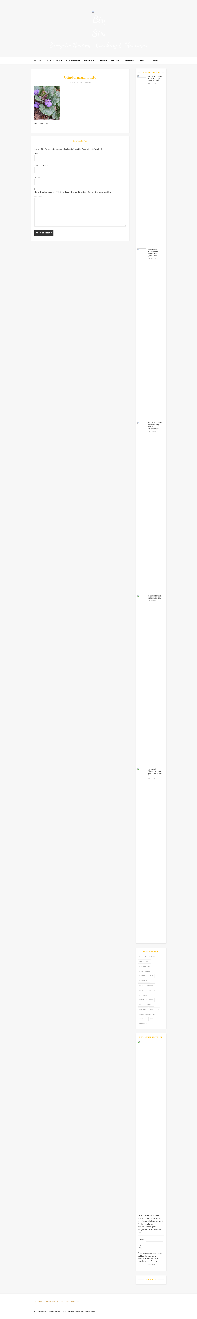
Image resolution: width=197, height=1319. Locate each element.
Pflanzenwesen (146, 1000)
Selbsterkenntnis (147, 1014)
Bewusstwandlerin (72, 1301)
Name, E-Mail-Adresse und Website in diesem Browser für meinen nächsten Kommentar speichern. (73, 192)
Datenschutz (50, 1301)
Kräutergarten (146, 985)
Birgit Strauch (54, 60)
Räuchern (154, 1009)
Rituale (142, 1009)
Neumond (143, 995)
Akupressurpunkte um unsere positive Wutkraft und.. (155, 78)
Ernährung (144, 961)
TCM (152, 1019)
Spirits (142, 1019)
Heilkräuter (144, 966)
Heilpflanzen (145, 971)
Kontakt (144, 60)
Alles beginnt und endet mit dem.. (155, 597)
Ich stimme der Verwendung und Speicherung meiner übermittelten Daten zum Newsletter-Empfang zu (150, 1257)
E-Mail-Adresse (41, 165)
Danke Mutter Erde (148, 957)
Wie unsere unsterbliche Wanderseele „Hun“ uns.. (153, 252)
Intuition (143, 981)
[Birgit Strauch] (98, 25)
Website (37, 177)
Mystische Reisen (147, 990)
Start (40, 60)
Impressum (38, 1301)
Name (37, 153)
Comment (38, 196)
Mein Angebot (73, 60)
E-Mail (140, 1246)
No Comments (85, 82)
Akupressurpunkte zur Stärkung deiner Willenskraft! (155, 425)
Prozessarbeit (146, 1004)
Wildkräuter (145, 1024)
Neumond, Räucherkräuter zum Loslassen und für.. (156, 772)
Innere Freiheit (146, 976)
